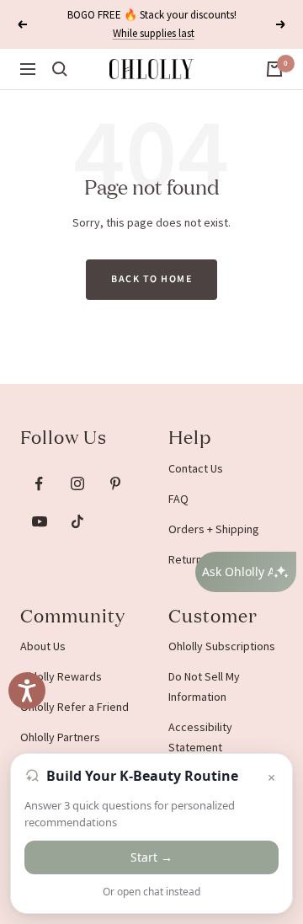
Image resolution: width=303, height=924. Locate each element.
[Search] (59, 69)
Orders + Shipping (213, 529)
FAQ (178, 498)
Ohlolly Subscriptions (221, 646)
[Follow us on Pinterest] (115, 484)
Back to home (151, 279)
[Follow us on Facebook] (39, 484)
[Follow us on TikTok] (77, 522)
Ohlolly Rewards (61, 676)
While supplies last (153, 33)
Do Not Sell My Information (204, 686)
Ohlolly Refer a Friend (74, 706)
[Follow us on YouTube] (39, 522)
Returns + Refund (211, 559)
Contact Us (195, 468)
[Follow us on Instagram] (77, 484)
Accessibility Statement (200, 737)
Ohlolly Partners (60, 737)
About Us (43, 646)
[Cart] (274, 69)
